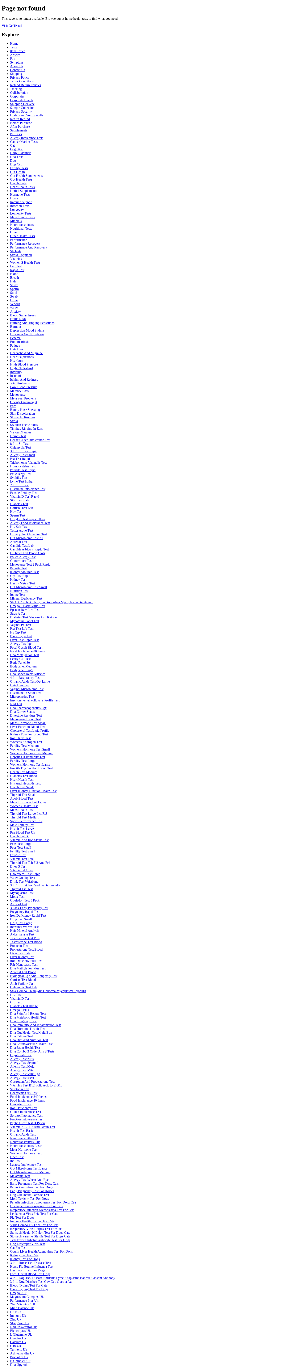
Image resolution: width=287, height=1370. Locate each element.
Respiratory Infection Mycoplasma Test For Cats (42, 1210)
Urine (14, 300)
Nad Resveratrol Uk (23, 1327)
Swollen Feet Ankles (24, 425)
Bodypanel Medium (23, 666)
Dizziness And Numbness (27, 334)
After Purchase (20, 126)
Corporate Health (21, 100)
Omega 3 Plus (19, 1010)
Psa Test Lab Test (21, 628)
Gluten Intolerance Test (25, 1112)
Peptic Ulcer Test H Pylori (27, 1123)
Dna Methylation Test (24, 655)
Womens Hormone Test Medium (31, 753)
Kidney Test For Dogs (25, 1259)
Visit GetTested (12, 25)
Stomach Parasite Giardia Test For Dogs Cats (40, 1236)
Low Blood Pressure (23, 387)
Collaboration (19, 92)
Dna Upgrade (19, 1364)
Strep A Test (18, 613)
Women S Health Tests (25, 262)
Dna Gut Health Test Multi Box (31, 1032)
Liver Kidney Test (22, 957)
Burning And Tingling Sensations (32, 323)
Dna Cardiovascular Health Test (31, 1044)
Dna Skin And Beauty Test (28, 1013)
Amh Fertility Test (22, 983)
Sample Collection (22, 107)
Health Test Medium (23, 772)
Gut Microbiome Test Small (28, 587)
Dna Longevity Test (23, 1021)
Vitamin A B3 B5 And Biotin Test (32, 1127)
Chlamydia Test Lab (23, 987)
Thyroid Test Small (23, 794)
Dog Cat (15, 164)
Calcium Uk (18, 1342)
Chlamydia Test (20, 447)
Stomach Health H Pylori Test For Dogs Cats (40, 1232)
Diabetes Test (19, 504)
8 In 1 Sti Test (19, 443)
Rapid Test (17, 270)
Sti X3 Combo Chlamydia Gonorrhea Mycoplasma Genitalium (51, 602)
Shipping (16, 73)
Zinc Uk (15, 1319)
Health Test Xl (19, 836)
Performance (18, 240)
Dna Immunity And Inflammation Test (35, 1025)
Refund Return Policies (25, 85)
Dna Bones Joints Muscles (27, 674)
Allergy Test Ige (21, 643)
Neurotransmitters (22, 224)
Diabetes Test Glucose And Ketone (33, 617)
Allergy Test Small (22, 455)
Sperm (14, 289)
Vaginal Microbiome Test (26, 689)
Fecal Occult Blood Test (26, 647)
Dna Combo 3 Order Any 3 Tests (32, 1051)
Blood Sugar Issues (23, 315)
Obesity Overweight (23, 402)
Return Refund (20, 119)
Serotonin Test (19, 1089)
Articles (15, 55)
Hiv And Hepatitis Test (25, 783)
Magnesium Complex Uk (27, 1296)
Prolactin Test (19, 945)
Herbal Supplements (23, 191)
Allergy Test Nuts (22, 1059)
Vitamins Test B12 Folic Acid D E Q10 (36, 1085)
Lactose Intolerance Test (26, 1164)
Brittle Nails (18, 319)
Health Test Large (22, 828)
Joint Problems (20, 383)
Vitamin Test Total (22, 859)
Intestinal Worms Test (24, 927)
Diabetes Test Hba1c (24, 1006)
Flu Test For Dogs (22, 1217)
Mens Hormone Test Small (28, 723)
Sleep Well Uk (19, 1323)
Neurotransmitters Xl (24, 1138)
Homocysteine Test (23, 466)
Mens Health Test (21, 810)
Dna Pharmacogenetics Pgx (28, 708)
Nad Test (16, 704)
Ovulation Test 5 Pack (24, 900)
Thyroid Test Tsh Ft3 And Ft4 (30, 862)
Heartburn (17, 360)
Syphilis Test (18, 477)
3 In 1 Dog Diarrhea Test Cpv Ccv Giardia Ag (41, 1281)
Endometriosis (19, 341)
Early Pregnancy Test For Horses (32, 1191)
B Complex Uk (20, 1361)
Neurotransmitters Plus (25, 1142)
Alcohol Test (18, 904)
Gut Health (17, 172)
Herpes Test (18, 436)
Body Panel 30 (20, 662)
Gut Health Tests (21, 179)
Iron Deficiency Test (23, 1108)
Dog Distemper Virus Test (27, 1244)
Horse (14, 198)
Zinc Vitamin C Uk (23, 1304)
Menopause (17, 394)
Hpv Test (16, 511)
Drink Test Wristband (24, 881)
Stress (14, 421)
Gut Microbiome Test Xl (26, 538)
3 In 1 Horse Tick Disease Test (30, 1263)
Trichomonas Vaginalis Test (28, 462)
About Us (16, 66)
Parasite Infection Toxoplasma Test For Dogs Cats (43, 1202)
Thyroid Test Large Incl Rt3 (28, 813)
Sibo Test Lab (19, 500)
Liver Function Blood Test (27, 727)
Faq (12, 58)
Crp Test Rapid (20, 576)
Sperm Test (17, 515)
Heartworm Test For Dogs (27, 1270)
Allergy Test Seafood (24, 1062)
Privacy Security (21, 111)
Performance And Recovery (28, 247)
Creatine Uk (18, 1338)
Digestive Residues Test (26, 715)
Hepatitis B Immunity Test (27, 757)
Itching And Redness (24, 379)
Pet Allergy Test (20, 474)
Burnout (15, 326)
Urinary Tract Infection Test (28, 534)
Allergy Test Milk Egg (25, 1074)
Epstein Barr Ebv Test (24, 609)
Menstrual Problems (23, 398)
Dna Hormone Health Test (27, 1028)
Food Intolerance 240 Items (28, 1096)
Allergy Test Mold (22, 1066)
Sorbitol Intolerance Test (26, 1115)
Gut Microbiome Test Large (28, 1168)
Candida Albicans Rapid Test (29, 549)
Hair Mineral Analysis (24, 930)
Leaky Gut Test (20, 659)
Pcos (13, 406)
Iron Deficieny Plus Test (26, 961)
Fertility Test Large (22, 760)
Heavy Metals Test (22, 583)
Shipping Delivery (22, 104)
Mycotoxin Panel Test (24, 621)
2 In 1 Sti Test (19, 485)
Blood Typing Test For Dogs (29, 1289)
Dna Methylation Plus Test (27, 968)
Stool (13, 292)
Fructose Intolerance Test (26, 1119)
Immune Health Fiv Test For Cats (32, 1221)
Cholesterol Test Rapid (25, 874)
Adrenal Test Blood (23, 972)
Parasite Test (18, 568)
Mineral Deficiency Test (26, 598)
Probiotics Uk (19, 1357)
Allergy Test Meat (22, 1078)
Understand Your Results (26, 115)
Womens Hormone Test (25, 1153)
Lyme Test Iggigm (22, 481)
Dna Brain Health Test (25, 1047)
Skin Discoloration (22, 413)
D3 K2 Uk (17, 1312)
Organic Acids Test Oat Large (30, 681)
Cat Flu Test (18, 1247)
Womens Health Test (24, 806)
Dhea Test (17, 1157)
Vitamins (16, 258)
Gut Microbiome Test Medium (30, 1172)
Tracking (16, 89)
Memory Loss (19, 391)
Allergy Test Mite (21, 1070)
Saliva (14, 285)
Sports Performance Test (26, 821)
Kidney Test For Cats (24, 1255)
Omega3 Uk (18, 1293)
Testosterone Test (21, 530)
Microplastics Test (22, 696)
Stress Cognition (21, 255)
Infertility (16, 372)
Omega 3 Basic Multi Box (27, 606)
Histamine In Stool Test (25, 693)
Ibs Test (15, 1161)
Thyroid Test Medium (24, 817)
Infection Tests (19, 206)
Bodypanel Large (21, 670)
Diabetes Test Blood (23, 776)
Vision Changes (20, 432)
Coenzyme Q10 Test (23, 1093)
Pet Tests (16, 134)
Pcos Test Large (20, 844)
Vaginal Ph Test (20, 625)
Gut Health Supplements (26, 175)
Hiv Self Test (19, 526)
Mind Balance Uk (22, 1308)
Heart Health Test (21, 779)
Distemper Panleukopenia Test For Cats (36, 1206)
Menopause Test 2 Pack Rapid (30, 564)
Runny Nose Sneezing (25, 409)
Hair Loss (16, 349)
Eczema (15, 338)
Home (14, 43)
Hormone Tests (20, 194)
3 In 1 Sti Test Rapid (23, 451)
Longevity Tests (20, 213)
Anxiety (15, 311)
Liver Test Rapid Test (24, 640)
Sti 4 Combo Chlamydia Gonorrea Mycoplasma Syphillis (48, 991)
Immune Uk (18, 1315)
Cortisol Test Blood (23, 979)
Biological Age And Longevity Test (33, 976)
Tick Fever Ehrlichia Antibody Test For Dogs (40, 1240)
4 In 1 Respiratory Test (25, 677)
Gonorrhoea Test (21, 560)
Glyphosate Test (21, 1055)
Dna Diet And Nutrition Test (29, 1040)
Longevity (17, 209)
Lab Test (16, 266)
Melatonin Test (20, 1176)
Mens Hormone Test (23, 1149)
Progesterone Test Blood (26, 949)
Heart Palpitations (22, 357)
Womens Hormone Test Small (30, 749)
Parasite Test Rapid (23, 470)
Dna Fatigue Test (21, 1036)
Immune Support (21, 202)
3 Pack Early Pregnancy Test (29, 908)
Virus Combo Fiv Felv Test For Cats (34, 1225)
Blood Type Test (21, 636)
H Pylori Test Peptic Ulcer (27, 519)
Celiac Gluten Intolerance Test (30, 440)
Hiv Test (15, 995)
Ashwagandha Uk (22, 1353)
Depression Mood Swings (27, 330)
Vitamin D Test (20, 998)
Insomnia (16, 375)
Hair (13, 281)
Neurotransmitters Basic (26, 1146)
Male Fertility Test (22, 825)
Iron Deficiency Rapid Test (28, 915)
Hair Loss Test (19, 685)
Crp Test (15, 1002)
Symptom (16, 62)
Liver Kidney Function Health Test (33, 791)
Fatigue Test (18, 855)
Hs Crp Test (18, 632)
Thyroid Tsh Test (21, 889)
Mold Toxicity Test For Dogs (29, 1198)
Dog (13, 160)
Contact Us (17, 70)
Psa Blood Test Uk (22, 832)
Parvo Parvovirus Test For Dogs (31, 1187)
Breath (14, 277)
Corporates (17, 96)
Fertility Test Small (22, 851)
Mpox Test (17, 896)
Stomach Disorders (22, 417)
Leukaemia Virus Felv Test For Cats (34, 1213)
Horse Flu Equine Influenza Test (31, 1266)
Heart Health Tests (22, 187)
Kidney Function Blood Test (29, 734)
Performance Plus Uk (24, 1300)
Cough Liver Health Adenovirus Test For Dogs (41, 1251)
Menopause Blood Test (25, 719)
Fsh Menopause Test (23, 964)
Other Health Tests (22, 236)
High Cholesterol (21, 368)
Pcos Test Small (20, 847)
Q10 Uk (15, 1346)
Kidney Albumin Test (24, 572)
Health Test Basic (21, 1130)
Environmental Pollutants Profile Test (34, 700)
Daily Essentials (20, 153)
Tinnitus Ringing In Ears (26, 428)
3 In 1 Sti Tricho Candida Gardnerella (35, 885)
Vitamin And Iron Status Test (29, 840)
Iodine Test (17, 594)
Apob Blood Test (21, 798)
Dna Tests (16, 157)
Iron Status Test (20, 738)
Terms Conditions (22, 81)
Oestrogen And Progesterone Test (32, 1081)
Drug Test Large (21, 923)
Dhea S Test (18, 866)
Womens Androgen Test (26, 742)
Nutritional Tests (21, 228)
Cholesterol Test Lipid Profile (29, 730)
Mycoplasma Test (21, 893)
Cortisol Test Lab (21, 508)
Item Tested (17, 51)
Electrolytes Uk (20, 1330)
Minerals (16, 221)
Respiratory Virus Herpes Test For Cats (36, 1229)
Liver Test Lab (20, 953)
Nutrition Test (19, 591)
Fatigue (15, 345)
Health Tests (18, 183)
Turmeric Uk (18, 1349)
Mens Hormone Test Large (28, 802)
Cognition (16, 149)
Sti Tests (15, 251)
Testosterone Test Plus (24, 938)
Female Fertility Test (23, 492)
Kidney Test (18, 579)
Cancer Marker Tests (24, 141)
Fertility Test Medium (24, 745)
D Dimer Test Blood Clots (27, 553)
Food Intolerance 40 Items (27, 1100)
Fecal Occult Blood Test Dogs (30, 1274)
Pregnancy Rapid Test (24, 911)
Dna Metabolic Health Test (28, 1017)
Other (14, 232)
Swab (14, 296)
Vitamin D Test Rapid (24, 496)
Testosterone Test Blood (26, 942)
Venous (15, 304)
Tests (13, 47)
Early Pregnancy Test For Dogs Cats (34, 1183)
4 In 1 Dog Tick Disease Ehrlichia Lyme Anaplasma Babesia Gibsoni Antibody (62, 1278)
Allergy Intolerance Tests (26, 138)
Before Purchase (21, 123)
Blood (14, 274)
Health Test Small (22, 787)
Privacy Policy (19, 77)
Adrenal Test (18, 542)
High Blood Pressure (24, 364)
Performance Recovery (25, 243)
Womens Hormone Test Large (30, 764)
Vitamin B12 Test (21, 870)
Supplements (18, 130)
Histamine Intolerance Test (27, 489)
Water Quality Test (22, 878)
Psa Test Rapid (20, 459)
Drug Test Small (21, 919)
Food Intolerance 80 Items (27, 651)
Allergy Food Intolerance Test (30, 523)
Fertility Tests (19, 168)
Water (14, 308)
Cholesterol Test (21, 1104)
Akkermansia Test (22, 934)
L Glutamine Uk (21, 1334)
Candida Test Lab (22, 545)
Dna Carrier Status (22, 711)
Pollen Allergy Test (23, 557)
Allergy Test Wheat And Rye (29, 1179)
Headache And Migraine (26, 353)
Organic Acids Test (23, 1134)
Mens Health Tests (22, 217)
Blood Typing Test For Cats (28, 1285)
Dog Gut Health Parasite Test (29, 1195)
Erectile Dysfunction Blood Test (31, 768)
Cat (12, 145)
